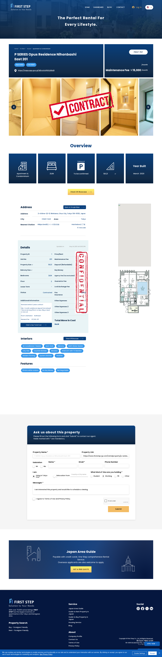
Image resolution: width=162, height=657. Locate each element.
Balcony (61, 346)
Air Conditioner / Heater (32, 346)
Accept (152, 653)
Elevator (54, 351)
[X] (147, 608)
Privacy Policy (74, 646)
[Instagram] (138, 608)
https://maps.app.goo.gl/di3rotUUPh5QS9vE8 (36, 70)
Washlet (59, 355)
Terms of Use (74, 643)
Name (51, 462)
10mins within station (30, 370)
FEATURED (19, 65)
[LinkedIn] (151, 608)
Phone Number (111, 462)
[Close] (159, 653)
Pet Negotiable (62, 370)
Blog (70, 626)
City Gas (26, 351)
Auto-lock (49, 346)
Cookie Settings (139, 653)
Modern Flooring (29, 355)
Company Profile (75, 636)
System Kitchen (46, 355)
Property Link (88, 452)
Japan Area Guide (76, 608)
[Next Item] (148, 107)
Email (81, 462)
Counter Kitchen (40, 351)
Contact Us (73, 639)
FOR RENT (31, 65)
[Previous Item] (13, 107)
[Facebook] (142, 608)
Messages (37, 483)
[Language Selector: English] (149, 7)
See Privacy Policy (46, 654)
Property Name (40, 452)
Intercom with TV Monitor (72, 351)
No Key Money (47, 370)
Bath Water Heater (76, 346)
